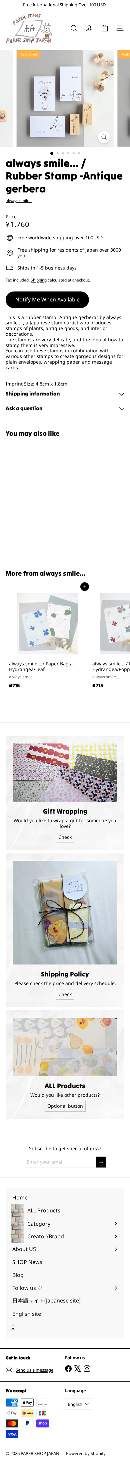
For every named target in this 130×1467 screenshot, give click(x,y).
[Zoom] (104, 137)
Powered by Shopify (86, 1453)
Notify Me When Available (47, 299)
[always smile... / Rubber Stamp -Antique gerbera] (47, 499)
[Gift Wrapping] (65, 772)
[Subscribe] (101, 1162)
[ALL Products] (65, 1047)
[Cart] (104, 28)
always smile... (63, 573)
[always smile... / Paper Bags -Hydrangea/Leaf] (47, 639)
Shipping (39, 279)
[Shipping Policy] (65, 912)
